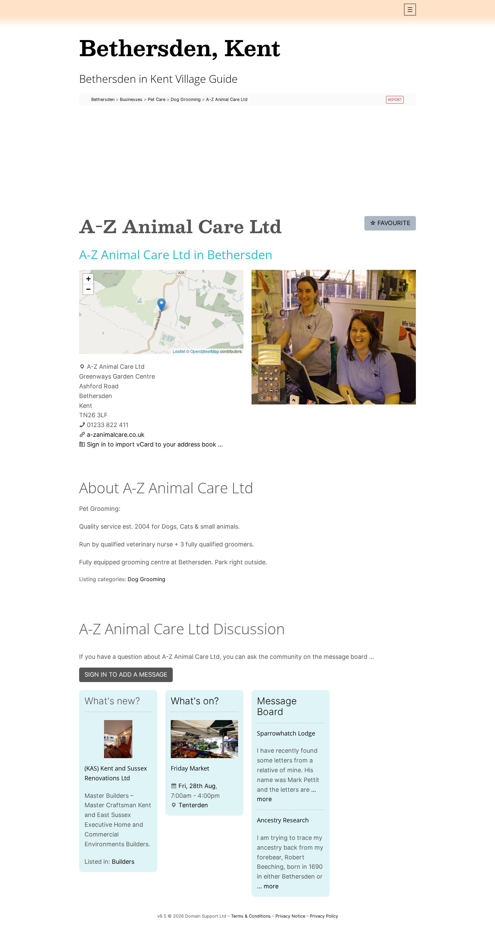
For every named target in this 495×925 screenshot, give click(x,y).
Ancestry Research (283, 820)
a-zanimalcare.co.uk (115, 434)
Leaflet (179, 351)
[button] (410, 9)
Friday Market (190, 768)
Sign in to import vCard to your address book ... (155, 444)
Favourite (390, 222)
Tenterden (193, 805)
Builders (123, 861)
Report (395, 100)
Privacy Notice (290, 916)
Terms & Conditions (251, 916)
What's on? (195, 701)
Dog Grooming (146, 579)
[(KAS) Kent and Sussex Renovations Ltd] (118, 739)
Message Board (277, 706)
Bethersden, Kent (179, 47)
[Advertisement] (247, 161)
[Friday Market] (204, 739)
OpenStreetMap (204, 351)
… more (267, 886)
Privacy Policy (324, 916)
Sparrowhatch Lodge (286, 733)
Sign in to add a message (126, 674)
